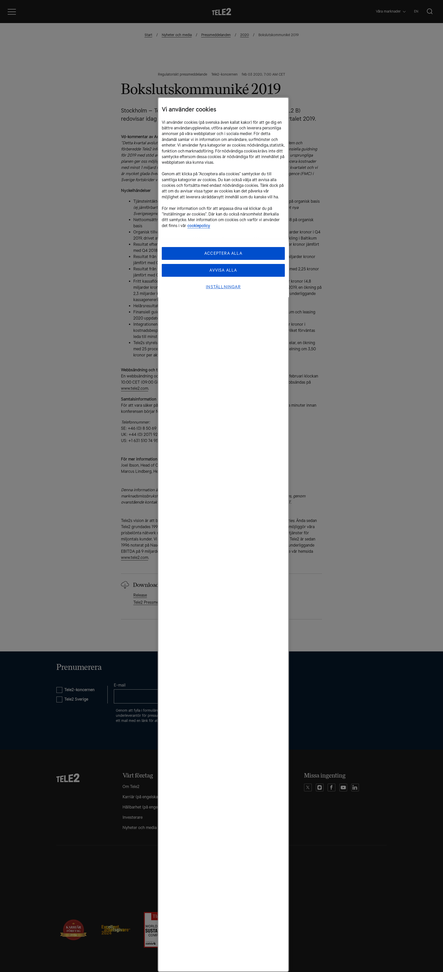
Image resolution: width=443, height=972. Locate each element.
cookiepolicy (198, 225)
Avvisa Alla (223, 270)
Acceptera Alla (223, 253)
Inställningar (223, 286)
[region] (223, 534)
